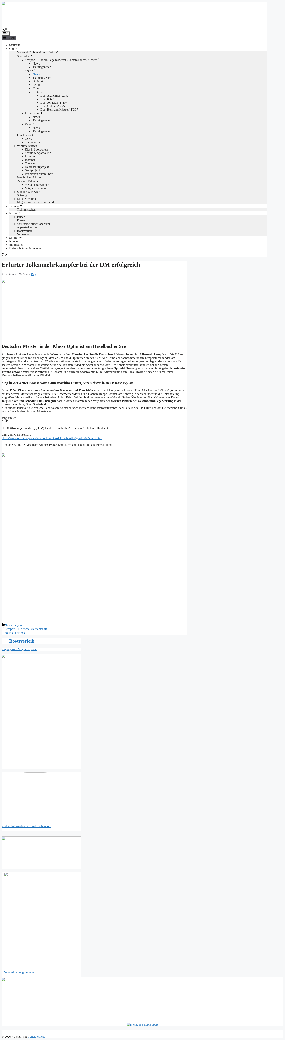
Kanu (28, 124)
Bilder (21, 216)
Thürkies (30, 163)
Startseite (14, 44)
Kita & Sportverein (36, 149)
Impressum (16, 244)
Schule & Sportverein (38, 153)
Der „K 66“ (47, 99)
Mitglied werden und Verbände (36, 202)
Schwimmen (32, 113)
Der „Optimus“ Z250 (53, 106)
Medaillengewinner (36, 184)
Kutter (36, 92)
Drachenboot (25, 135)
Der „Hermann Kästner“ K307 (59, 109)
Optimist (38, 81)
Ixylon (37, 84)
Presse (21, 220)
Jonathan (30, 160)
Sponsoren (15, 237)
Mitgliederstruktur (36, 188)
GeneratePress (36, 1036)
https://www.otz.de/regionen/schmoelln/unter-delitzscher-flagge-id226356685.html (52, 438)
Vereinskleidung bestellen (19, 972)
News (36, 63)
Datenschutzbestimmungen (25, 248)
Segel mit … (32, 156)
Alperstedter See (27, 227)
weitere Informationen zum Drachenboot (26, 826)
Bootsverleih (25, 230)
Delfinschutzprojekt (37, 167)
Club (12, 48)
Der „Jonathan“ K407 (53, 102)
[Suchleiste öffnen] (5, 29)
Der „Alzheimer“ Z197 (54, 95)
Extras (13, 213)
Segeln (29, 70)
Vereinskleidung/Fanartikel (33, 223)
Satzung (22, 195)
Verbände (23, 234)
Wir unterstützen (27, 146)
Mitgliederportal (27, 198)
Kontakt (14, 241)
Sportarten (23, 56)
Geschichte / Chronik (30, 177)
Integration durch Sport (39, 173)
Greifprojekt (32, 170)
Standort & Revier (28, 191)
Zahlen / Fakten (26, 181)
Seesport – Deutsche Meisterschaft (26, 629)
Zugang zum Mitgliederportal (19, 649)
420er (36, 88)
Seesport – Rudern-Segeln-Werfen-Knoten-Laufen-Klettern (61, 60)
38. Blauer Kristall (16, 632)
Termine (14, 206)
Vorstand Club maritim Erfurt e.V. (37, 52)
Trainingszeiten (42, 67)
